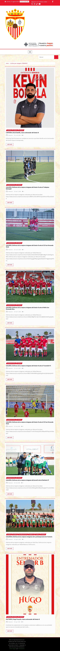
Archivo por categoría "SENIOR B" (19, 63)
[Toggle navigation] (30, 51)
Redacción (10, 135)
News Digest (13, 648)
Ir (56, 57)
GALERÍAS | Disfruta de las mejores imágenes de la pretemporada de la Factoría (29, 537)
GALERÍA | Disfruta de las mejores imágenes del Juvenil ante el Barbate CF (27, 480)
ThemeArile (21, 648)
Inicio (7, 63)
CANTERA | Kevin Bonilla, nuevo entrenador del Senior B (22, 132)
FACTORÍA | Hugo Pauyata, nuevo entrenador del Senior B (23, 619)
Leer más (9, 144)
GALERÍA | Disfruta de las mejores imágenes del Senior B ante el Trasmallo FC (28, 365)
